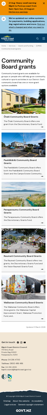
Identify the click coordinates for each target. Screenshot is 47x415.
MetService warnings (18, 12)
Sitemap (7, 401)
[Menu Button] (43, 38)
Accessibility (37, 401)
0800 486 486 (16, 363)
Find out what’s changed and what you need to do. (27, 27)
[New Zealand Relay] (9, 377)
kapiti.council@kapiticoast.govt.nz (16, 369)
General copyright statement (31, 404)
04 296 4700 (14, 359)
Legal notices (10, 404)
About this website (21, 401)
